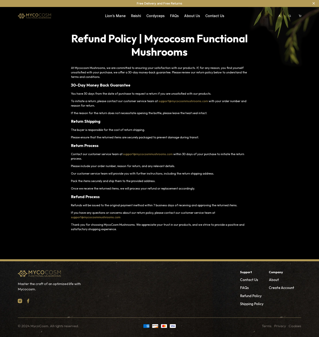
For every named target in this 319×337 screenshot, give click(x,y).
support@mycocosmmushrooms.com (183, 101)
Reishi (136, 16)
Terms (266, 326)
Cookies (295, 326)
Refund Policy (251, 296)
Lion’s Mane (115, 16)
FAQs (174, 16)
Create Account (281, 288)
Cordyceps (155, 16)
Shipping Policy (252, 304)
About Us (192, 16)
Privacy (280, 326)
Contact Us (214, 16)
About (274, 280)
